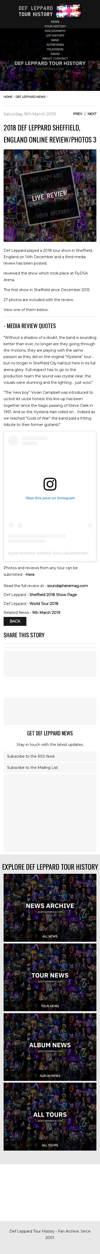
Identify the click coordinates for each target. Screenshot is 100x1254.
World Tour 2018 (43, 603)
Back (15, 621)
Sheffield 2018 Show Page (53, 594)
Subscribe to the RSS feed (30, 756)
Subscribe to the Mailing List (32, 767)
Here (30, 574)
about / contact (55, 58)
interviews (55, 44)
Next (92, 114)
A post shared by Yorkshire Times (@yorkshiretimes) (50, 553)
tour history (55, 26)
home (8, 97)
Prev (77, 114)
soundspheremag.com (67, 585)
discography (55, 30)
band (55, 40)
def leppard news (30, 97)
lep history (55, 35)
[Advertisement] (50, 711)
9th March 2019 (46, 612)
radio (55, 53)
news (55, 21)
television (55, 49)
